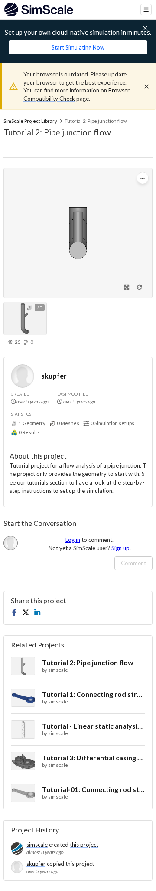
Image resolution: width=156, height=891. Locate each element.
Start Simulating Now (78, 47)
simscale (37, 844)
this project (84, 844)
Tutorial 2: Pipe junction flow (87, 662)
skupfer (54, 376)
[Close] (146, 86)
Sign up (120, 547)
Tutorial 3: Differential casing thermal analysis (93, 757)
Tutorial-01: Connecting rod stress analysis (93, 789)
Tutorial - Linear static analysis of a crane (93, 726)
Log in (72, 539)
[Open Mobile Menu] (146, 9)
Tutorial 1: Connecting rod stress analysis (93, 694)
